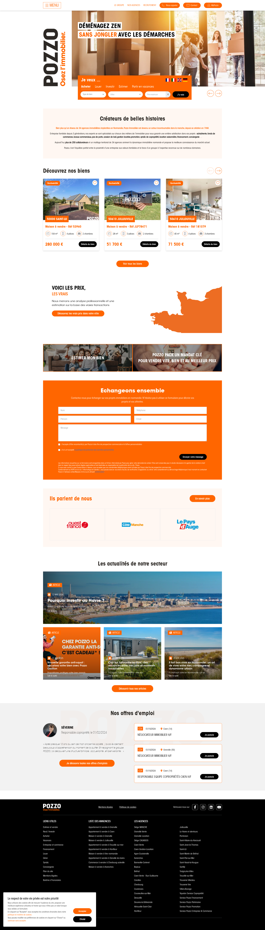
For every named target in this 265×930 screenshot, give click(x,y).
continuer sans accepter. (17, 920)
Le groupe (119, 5)
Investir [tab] (110, 86)
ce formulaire (99, 472)
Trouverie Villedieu (187, 880)
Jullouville (184, 827)
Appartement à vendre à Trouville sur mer (106, 845)
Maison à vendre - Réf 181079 (187, 226)
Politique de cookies (127, 807)
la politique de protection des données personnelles (94, 450)
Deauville (138, 897)
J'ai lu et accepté (87, 450)
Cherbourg (138, 884)
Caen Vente (139, 845)
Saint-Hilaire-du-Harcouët (190, 840)
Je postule (209, 734)
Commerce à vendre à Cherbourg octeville (107, 862)
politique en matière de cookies (20, 914)
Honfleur (137, 911)
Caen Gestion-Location (143, 849)
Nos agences (133, 5)
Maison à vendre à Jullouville (101, 840)
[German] (185, 80)
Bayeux (137, 867)
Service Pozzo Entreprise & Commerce (196, 911)
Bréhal (137, 871)
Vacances (47, 840)
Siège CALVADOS (141, 840)
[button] (210, 93)
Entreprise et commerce (53, 845)
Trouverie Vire (185, 884)
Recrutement (149, 5)
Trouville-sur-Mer (186, 875)
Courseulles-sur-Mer (142, 893)
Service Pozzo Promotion (190, 906)
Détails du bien (87, 244)
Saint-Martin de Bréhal (189, 853)
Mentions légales (105, 807)
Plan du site (48, 871)
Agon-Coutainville (141, 853)
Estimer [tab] (123, 86)
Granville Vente (140, 831)
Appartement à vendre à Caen (101, 831)
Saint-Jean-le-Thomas (189, 845)
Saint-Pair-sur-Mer (187, 858)
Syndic (46, 862)
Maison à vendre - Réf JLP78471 (127, 226)
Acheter (46, 836)
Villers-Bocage (186, 889)
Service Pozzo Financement (191, 897)
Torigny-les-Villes (186, 871)
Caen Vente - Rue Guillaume (146, 875)
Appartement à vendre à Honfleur (103, 849)
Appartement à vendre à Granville (103, 827)
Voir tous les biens (132, 263)
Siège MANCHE (140, 827)
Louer (45, 853)
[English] (179, 80)
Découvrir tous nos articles (132, 688)
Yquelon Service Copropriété (192, 893)
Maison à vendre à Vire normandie (103, 853)
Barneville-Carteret (142, 862)
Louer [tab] (98, 86)
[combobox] (93, 94)
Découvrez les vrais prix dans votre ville (78, 313)
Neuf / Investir (49, 831)
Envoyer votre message (193, 456)
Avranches (138, 858)
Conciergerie (48, 867)
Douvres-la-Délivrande (143, 902)
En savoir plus (202, 498)
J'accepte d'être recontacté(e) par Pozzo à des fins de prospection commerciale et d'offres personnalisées (101, 444)
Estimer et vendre (50, 827)
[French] (168, 80)
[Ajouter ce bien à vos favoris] (94, 182)
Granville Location (141, 836)
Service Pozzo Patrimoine (190, 902)
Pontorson (184, 836)
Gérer (45, 858)
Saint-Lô (183, 849)
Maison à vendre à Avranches (101, 867)
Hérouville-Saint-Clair (143, 906)
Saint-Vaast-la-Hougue (189, 862)
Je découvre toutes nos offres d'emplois (87, 763)
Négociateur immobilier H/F (155, 735)
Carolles (137, 880)
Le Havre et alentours (189, 831)
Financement (48, 849)
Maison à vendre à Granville (100, 836)
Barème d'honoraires (52, 880)
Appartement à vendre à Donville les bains (106, 858)
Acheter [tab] (86, 86)
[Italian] (174, 80)
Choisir (82, 919)
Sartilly (182, 867)
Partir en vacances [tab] (143, 86)
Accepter (82, 911)
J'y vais (180, 94)
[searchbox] (93, 94)
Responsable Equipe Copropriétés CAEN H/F (164, 777)
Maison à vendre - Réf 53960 (63, 226)
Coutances (138, 889)
